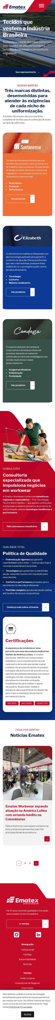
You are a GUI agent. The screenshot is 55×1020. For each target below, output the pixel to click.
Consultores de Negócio (27, 983)
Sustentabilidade (27, 959)
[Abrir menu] (41, 5)
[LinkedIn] (38, 934)
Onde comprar (27, 978)
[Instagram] (16, 934)
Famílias (27, 954)
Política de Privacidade (20, 1007)
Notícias (27, 964)
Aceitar (27, 1014)
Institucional (27, 949)
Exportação (27, 988)
